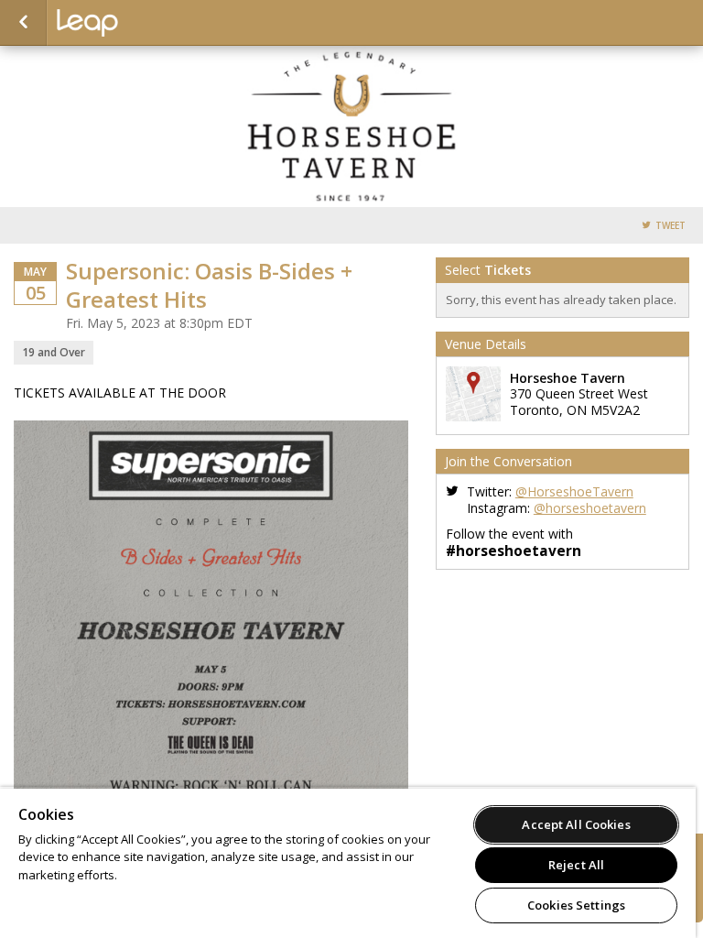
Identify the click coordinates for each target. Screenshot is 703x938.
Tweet (670, 226)
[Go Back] (23, 23)
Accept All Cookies (576, 824)
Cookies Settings (576, 905)
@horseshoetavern (590, 508)
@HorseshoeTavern (574, 491)
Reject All (576, 864)
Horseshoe (148, 23)
